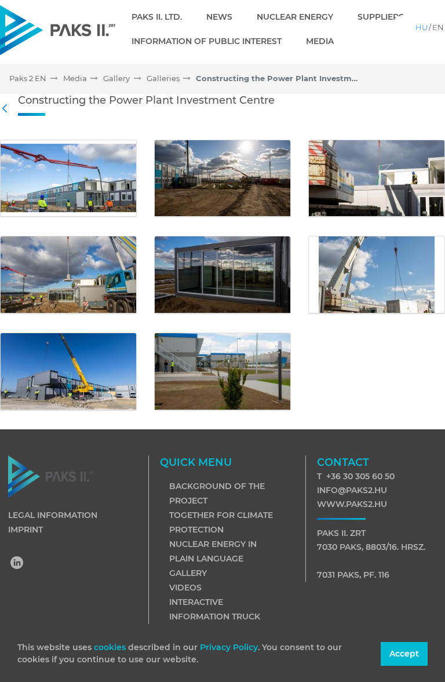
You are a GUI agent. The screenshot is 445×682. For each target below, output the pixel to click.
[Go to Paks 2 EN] (57, 30)
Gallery (188, 573)
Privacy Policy (229, 647)
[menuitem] (161, 17)
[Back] (7, 109)
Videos (185, 587)
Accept (404, 653)
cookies (111, 647)
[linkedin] (17, 563)
